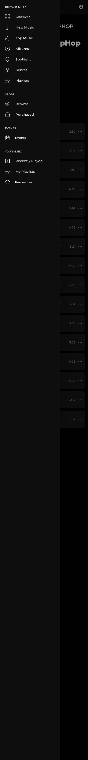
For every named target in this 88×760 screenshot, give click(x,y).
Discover (23, 17)
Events (20, 138)
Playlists (22, 81)
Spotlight (23, 59)
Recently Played (29, 161)
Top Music (24, 38)
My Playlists (25, 172)
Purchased (25, 114)
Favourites (23, 182)
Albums (22, 49)
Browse (22, 104)
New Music (25, 27)
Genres (22, 70)
